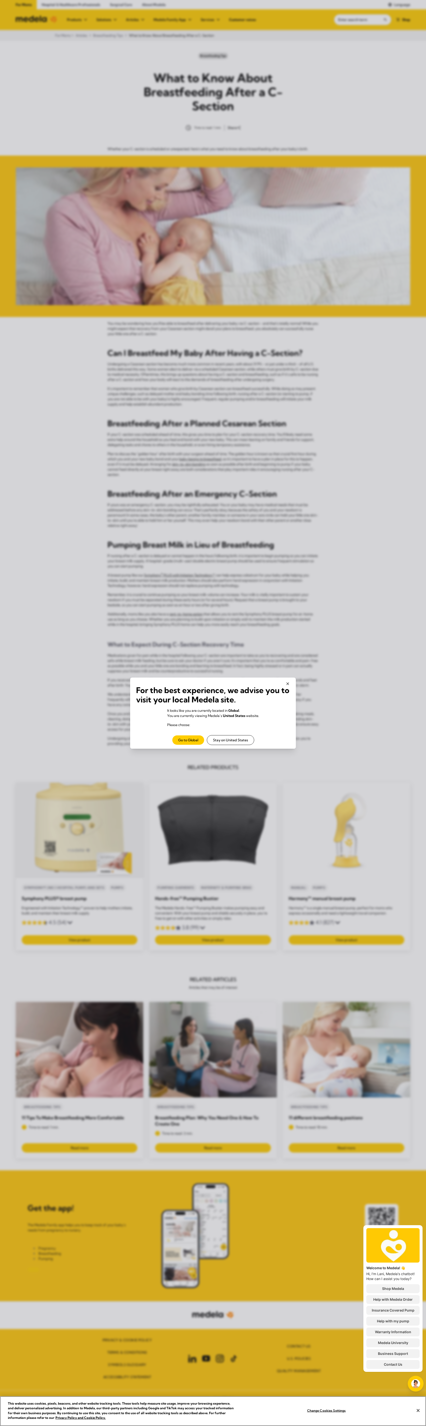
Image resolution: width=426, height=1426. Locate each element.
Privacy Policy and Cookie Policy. (80, 1418)
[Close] (418, 1410)
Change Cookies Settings (326, 1410)
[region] (213, 1411)
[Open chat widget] (416, 1384)
